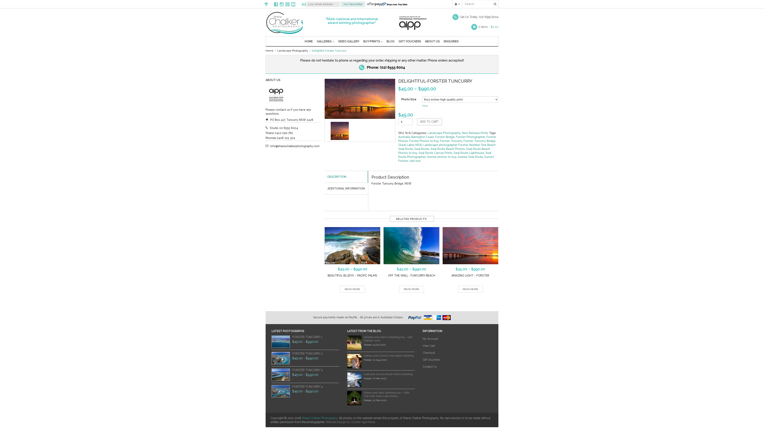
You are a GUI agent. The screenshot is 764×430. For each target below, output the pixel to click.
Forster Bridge (445, 137)
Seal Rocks (421, 148)
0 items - (488, 26)
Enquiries (451, 41)
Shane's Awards (268, 4)
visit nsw (415, 160)
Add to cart (429, 121)
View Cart (429, 345)
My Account (430, 338)
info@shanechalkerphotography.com (295, 146)
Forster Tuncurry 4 (307, 386)
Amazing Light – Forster (470, 275)
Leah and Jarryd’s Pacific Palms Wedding (388, 374)
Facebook (276, 4)
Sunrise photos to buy (441, 156)
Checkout (429, 352)
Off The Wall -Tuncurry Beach (411, 275)
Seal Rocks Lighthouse (469, 152)
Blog (391, 41)
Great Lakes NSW (410, 145)
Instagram (282, 4)
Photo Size (408, 99)
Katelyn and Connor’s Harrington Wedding (389, 355)
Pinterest (287, 4)
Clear (425, 105)
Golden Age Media (363, 422)
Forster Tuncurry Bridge (479, 141)
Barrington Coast (422, 137)
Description (336, 176)
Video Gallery (348, 41)
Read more (352, 289)
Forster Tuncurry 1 (307, 337)
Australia (404, 137)
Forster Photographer (470, 137)
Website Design (336, 422)
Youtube (293, 4)
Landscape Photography (292, 50)
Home (309, 41)
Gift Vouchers (410, 41)
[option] (340, 131)
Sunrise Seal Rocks (470, 156)
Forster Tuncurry (451, 141)
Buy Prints (372, 41)
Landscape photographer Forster (445, 145)
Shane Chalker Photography (320, 418)
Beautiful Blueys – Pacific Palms (352, 275)
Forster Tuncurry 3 (307, 370)
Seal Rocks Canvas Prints (435, 152)
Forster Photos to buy (424, 141)
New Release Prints (475, 133)
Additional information (346, 188)
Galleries (324, 41)
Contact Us (430, 366)
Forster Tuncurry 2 (307, 353)
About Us (432, 41)
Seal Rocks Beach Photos (448, 148)
